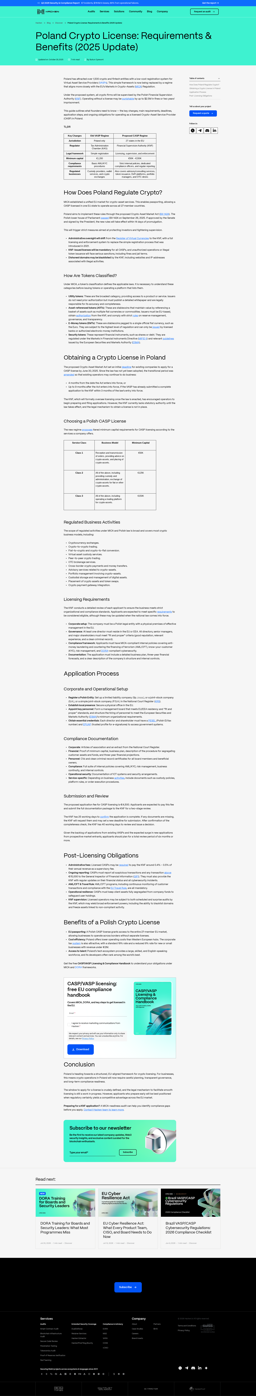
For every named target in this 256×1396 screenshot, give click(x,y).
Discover (59, 23)
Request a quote (201, 113)
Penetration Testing (48, 1346)
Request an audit (202, 12)
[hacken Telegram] (186, 1368)
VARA (105, 1338)
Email (72, 1013)
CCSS (105, 1343)
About (134, 1324)
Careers (135, 1333)
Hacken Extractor (79, 1338)
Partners (157, 1324)
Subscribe (128, 1152)
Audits (91, 12)
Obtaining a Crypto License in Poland (204, 88)
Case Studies (137, 1329)
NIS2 (105, 1333)
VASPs (103, 83)
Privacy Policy (88, 1038)
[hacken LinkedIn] (199, 1368)
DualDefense (77, 1329)
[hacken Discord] (193, 1368)
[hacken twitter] (192, 131)
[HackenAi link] (59, 1388)
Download (82, 1049)
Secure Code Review (49, 1341)
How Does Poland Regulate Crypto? (204, 85)
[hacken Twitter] (180, 1368)
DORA (78, 967)
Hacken (39, 23)
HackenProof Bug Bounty (82, 1343)
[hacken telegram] (200, 131)
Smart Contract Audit (49, 1329)
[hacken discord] (207, 131)
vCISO (105, 1348)
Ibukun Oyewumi (97, 59)
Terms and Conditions (187, 1326)
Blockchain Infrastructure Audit (51, 1335)
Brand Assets (137, 1338)
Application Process (197, 92)
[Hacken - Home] (51, 11)
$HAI (155, 1329)
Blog (49, 23)
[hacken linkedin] (214, 131)
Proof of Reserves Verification (52, 1355)
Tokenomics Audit (48, 1351)
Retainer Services (79, 1333)
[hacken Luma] (206, 1368)
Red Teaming (45, 1360)
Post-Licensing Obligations (200, 96)
